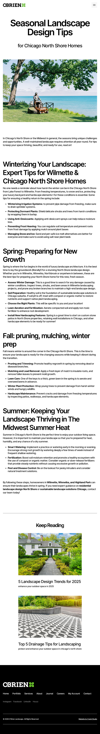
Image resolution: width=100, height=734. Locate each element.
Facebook (17, 701)
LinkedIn (27, 701)
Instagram (7, 701)
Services (28, 693)
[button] (94, 5)
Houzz (35, 701)
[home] (14, 5)
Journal (49, 693)
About (39, 693)
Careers (61, 693)
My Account (74, 693)
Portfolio (16, 693)
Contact (87, 693)
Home (6, 693)
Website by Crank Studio (88, 719)
